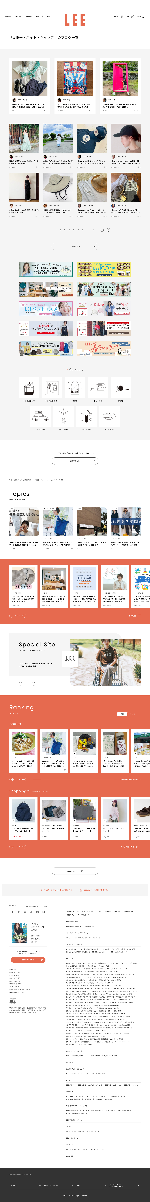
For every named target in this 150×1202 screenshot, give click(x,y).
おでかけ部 (131, 949)
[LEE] (75, 20)
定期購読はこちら (28, 960)
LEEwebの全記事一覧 (129, 779)
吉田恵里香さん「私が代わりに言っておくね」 (123, 991)
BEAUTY (82, 911)
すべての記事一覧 (83, 915)
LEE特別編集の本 (88, 926)
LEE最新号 (8, 16)
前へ (11, 616)
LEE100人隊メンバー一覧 (119, 952)
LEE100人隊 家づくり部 (117, 1096)
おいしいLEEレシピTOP (73, 938)
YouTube (31, 912)
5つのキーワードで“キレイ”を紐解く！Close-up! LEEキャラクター (88, 969)
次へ (101, 230)
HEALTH (108, 911)
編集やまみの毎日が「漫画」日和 (110, 1011)
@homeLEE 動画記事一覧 (74, 1099)
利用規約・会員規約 (15, 984)
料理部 (123, 949)
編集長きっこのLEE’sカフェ (75, 1014)
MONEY (118, 911)
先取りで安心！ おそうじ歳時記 (76, 991)
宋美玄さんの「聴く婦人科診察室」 (118, 1033)
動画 (48, 16)
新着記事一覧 (89, 1099)
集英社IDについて (14, 981)
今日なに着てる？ (97, 949)
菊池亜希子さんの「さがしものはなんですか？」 (110, 1014)
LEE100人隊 (29, 16)
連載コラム (40, 16)
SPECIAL (70, 915)
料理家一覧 (96, 938)
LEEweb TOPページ (75, 871)
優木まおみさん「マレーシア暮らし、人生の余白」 (119, 988)
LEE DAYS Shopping (131, 1085)
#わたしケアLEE (104, 966)
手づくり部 (115, 949)
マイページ (101, 1149)
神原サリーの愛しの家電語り (75, 1005)
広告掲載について (14, 972)
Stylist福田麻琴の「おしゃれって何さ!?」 (80, 977)
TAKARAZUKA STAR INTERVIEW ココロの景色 (111, 977)
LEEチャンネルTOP (72, 1056)
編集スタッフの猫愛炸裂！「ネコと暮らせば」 (81, 1011)
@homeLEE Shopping (104, 1099)
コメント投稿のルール (16, 987)
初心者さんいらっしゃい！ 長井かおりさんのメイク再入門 (85, 1033)
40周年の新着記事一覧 (123, 1111)
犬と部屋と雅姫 (125, 1000)
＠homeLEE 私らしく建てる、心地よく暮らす (81, 966)
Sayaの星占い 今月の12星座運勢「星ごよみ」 (120, 974)
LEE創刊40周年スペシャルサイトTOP (78, 1111)
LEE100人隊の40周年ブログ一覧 (76, 1113)
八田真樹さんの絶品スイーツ (96, 1031)
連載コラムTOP (71, 963)
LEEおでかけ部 (100, 972)
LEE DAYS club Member (113, 1085)
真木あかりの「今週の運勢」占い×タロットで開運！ (83, 1003)
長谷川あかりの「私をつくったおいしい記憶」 (115, 1017)
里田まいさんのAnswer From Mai (118, 1042)
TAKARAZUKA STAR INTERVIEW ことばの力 (98, 1022)
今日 (122, 714)
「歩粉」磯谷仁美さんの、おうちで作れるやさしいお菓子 (85, 1019)
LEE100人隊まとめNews (100, 952)
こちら (36, 1012)
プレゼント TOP (71, 1131)
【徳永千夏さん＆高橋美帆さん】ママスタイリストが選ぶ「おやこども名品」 (112, 963)
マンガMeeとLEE (124, 1025)
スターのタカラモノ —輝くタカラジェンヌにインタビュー (103, 980)
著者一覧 (81, 963)
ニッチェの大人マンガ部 (105, 983)
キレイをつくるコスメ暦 (74, 980)
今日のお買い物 (83, 949)
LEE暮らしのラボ (113, 972)
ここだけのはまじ (110, 1025)
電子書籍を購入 (35, 939)
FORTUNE (129, 911)
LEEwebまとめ (89, 972)
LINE (44, 912)
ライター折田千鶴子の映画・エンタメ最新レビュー (83, 988)
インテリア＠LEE (71, 1025)
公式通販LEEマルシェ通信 (97, 991)
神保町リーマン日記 (126, 1003)
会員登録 (68, 1149)
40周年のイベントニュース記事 (102, 1111)
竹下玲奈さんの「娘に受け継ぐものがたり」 (80, 1008)
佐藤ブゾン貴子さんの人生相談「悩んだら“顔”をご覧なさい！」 (111, 1028)
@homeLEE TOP (71, 1096)
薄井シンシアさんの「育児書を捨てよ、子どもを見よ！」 (85, 1042)
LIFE (99, 911)
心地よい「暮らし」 (101, 1096)
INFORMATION (112, 1056)
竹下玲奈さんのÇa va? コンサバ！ (109, 1008)
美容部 (107, 949)
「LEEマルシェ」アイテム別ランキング (92, 1074)
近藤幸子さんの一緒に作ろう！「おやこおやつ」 (82, 1017)
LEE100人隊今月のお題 (82, 952)
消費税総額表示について (16, 992)
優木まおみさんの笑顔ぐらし (75, 1031)
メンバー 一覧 (75, 246)
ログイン (92, 1149)
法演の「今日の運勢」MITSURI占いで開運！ (103, 1000)
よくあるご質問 (14, 975)
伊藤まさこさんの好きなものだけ (77, 1028)
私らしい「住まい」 (85, 1096)
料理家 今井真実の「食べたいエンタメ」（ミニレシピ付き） (113, 994)
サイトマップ (13, 970)
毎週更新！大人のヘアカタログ (76, 1000)
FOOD (91, 911)
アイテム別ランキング (129, 847)
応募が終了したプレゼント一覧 (88, 1131)
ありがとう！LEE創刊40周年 (124, 1022)
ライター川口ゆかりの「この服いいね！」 (110, 986)
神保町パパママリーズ (110, 1003)
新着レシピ (86, 938)
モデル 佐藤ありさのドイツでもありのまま (80, 986)
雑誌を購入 (34, 942)
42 (93, 230)
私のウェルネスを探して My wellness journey (103, 1005)
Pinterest (37, 912)
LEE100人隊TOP (71, 949)
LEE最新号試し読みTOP (73, 926)
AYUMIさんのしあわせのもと (116, 1019)
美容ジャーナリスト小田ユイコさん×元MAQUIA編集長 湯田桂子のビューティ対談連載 (94, 1039)
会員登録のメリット (80, 1149)
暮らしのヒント (71, 997)
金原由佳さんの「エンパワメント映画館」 (80, 1045)
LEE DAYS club (97, 1085)
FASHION (71, 911)
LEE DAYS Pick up (84, 1085)
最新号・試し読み (36, 936)
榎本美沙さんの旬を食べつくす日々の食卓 (121, 997)
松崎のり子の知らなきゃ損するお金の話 (91, 997)
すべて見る (132, 616)
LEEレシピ (18, 16)
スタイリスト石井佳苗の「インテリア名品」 (80, 983)
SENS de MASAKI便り (73, 1022)
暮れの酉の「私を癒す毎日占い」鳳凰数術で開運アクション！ (86, 1036)
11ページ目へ (108, 230)
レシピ (132, 714)
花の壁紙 (89, 1014)
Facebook (12, 912)
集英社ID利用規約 (14, 978)
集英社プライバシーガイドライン (19, 990)
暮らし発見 (69, 952)
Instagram (19, 912)
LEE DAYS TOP (70, 1085)
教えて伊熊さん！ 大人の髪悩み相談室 (78, 994)
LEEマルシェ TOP (71, 1074)
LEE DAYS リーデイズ (120, 969)
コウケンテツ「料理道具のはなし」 (91, 1025)
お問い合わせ (75, 461)
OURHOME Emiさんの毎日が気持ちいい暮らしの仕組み (84, 974)
